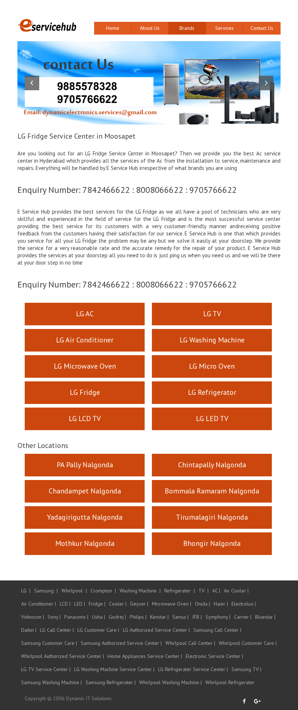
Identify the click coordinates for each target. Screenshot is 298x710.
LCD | (65, 603)
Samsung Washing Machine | (51, 682)
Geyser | (139, 603)
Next (266, 83)
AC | (216, 590)
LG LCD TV (85, 418)
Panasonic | (76, 617)
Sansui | (180, 617)
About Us (150, 28)
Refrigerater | (179, 590)
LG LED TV (212, 418)
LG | (26, 590)
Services (224, 28)
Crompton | (103, 590)
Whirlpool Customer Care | (248, 643)
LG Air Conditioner (84, 340)
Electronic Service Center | (214, 656)
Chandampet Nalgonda (85, 491)
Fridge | (97, 603)
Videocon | (32, 617)
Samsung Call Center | (217, 630)
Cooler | (117, 603)
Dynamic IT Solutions (89, 698)
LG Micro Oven (212, 366)
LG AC (85, 313)
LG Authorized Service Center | (156, 630)
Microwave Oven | (171, 603)
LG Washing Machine (212, 340)
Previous (32, 83)
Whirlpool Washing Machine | (170, 682)
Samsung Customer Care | (49, 643)
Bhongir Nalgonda (212, 543)
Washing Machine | (140, 590)
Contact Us (261, 28)
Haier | (221, 603)
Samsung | (46, 590)
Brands (187, 28)
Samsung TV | (246, 669)
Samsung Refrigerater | (110, 682)
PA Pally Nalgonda (85, 464)
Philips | (138, 617)
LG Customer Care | (98, 630)
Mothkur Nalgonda (84, 543)
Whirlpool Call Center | (190, 643)
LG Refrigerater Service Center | (193, 669)
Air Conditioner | (38, 603)
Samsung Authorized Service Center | (121, 643)
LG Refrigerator (212, 392)
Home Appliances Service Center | (145, 656)
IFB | (197, 617)
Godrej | (117, 617)
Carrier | (242, 617)
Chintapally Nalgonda (212, 464)
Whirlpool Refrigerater (230, 682)
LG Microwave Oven (85, 366)
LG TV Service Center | (46, 669)
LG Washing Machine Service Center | (114, 669)
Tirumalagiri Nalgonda (212, 517)
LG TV (212, 313)
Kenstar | (159, 617)
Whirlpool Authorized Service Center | (62, 656)
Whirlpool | (74, 590)
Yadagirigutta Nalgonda (84, 517)
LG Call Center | (57, 630)
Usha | (98, 617)
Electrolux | (243, 603)
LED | (79, 603)
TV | (203, 590)
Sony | (54, 617)
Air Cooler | (236, 590)
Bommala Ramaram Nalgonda (212, 491)
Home (112, 28)
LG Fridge (85, 392)
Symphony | (217, 617)
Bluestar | (265, 617)
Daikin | (28, 630)
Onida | (202, 603)
